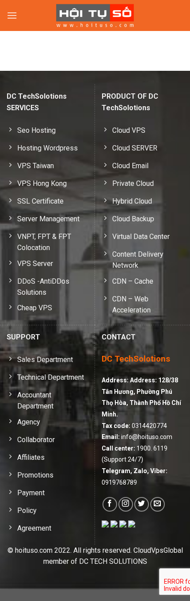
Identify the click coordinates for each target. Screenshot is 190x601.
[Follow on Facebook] (110, 504)
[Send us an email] (157, 504)
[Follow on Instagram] (125, 504)
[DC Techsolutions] (95, 15)
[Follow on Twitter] (141, 504)
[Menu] (12, 15)
